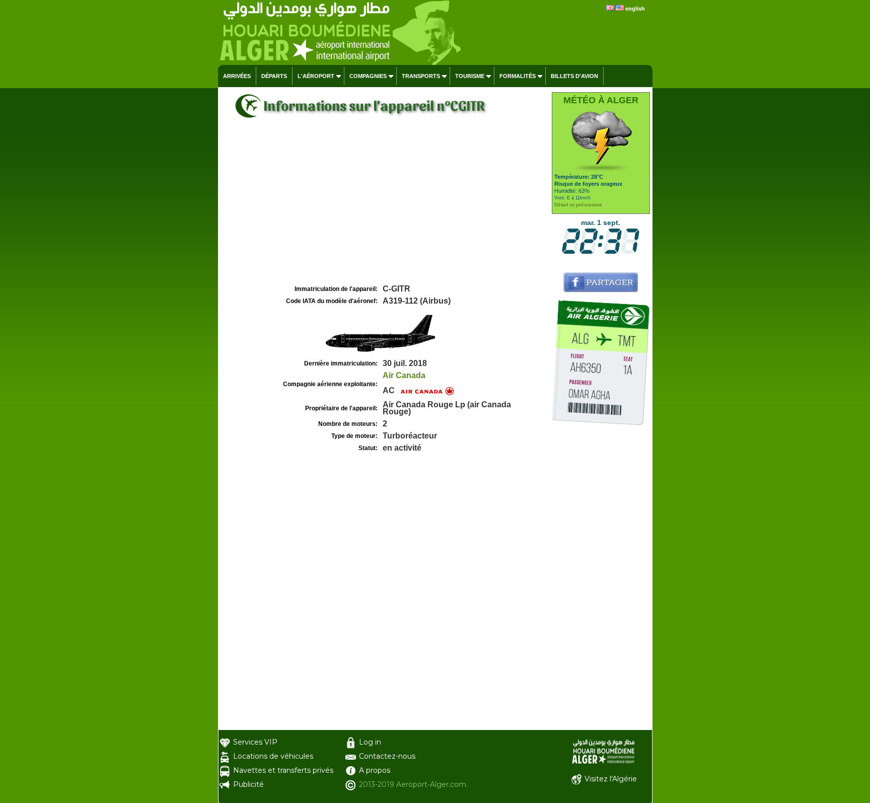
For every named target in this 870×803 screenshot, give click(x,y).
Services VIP (255, 742)
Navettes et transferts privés (283, 770)
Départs (274, 76)
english (635, 9)
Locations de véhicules (273, 756)
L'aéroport (316, 76)
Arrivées (237, 76)
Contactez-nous (387, 756)
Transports (421, 76)
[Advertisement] (383, 206)
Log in (370, 742)
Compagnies (368, 76)
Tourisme (469, 76)
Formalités (517, 76)
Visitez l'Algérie (611, 778)
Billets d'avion (574, 76)
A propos (374, 770)
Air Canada (404, 375)
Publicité (248, 784)
